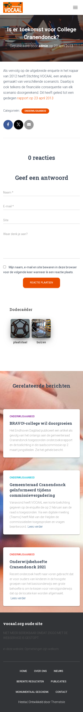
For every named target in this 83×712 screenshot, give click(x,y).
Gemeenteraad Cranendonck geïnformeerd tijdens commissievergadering (38, 490)
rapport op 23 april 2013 (34, 98)
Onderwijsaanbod (35, 111)
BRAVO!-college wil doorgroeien (41, 423)
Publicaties (58, 681)
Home (23, 671)
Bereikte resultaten (30, 681)
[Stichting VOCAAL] (14, 7)
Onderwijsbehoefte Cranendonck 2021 (28, 564)
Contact (61, 691)
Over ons (40, 671)
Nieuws (58, 671)
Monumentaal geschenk (32, 691)
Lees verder (35, 526)
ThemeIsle (58, 702)
